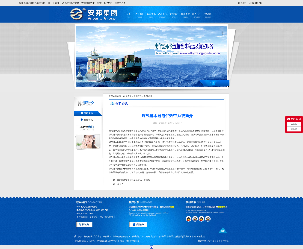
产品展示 (162, 14)
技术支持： (213, 241)
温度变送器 (188, 236)
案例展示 (173, 14)
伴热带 (170, 236)
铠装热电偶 (199, 236)
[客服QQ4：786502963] (208, 218)
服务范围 (196, 14)
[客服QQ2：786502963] (195, 218)
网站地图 (146, 236)
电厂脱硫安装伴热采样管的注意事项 (133, 180)
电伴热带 (127, 96)
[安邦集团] (96, 15)
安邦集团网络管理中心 (218, 241)
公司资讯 (88, 113)
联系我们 (208, 14)
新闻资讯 (151, 14)
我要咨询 (140, 224)
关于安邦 (78, 236)
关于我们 (139, 14)
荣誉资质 (185, 14)
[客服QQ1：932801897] (188, 218)
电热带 (154, 236)
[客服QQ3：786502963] (202, 218)
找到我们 (86, 224)
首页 (128, 14)
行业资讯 (88, 120)
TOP (223, 231)
